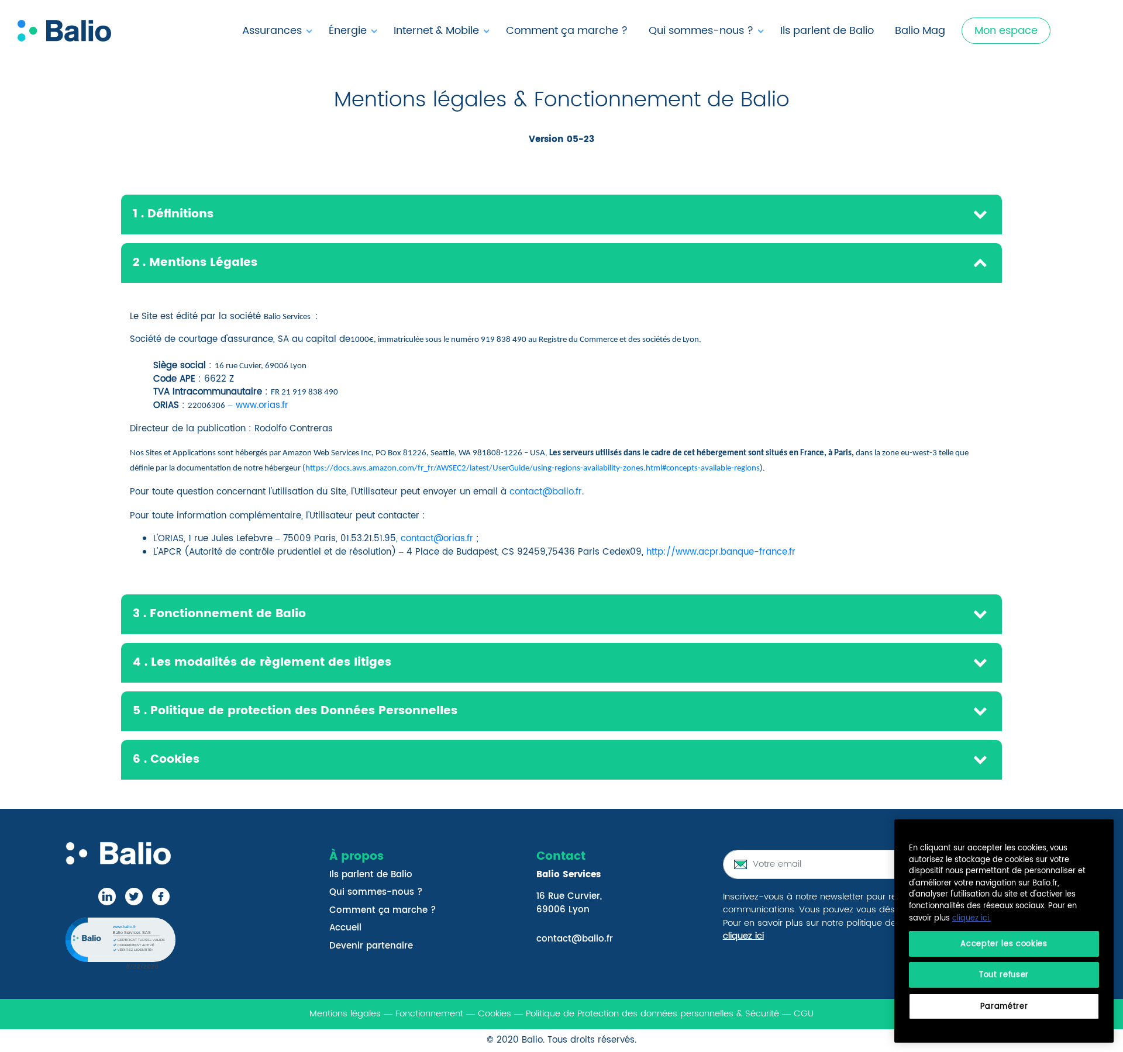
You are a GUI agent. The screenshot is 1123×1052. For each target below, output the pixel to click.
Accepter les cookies (1003, 943)
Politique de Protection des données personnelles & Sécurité (652, 1013)
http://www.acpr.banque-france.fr (720, 552)
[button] (119, 942)
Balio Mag (920, 30)
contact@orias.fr (437, 538)
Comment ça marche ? (567, 30)
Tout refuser (1004, 974)
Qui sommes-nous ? (701, 30)
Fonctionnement (430, 1013)
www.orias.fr (262, 405)
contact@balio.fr (545, 492)
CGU (804, 1013)
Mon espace (1006, 30)
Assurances (272, 30)
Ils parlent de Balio (827, 30)
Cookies (494, 1013)
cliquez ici (743, 936)
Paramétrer (1004, 1006)
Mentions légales (345, 1013)
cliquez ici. (971, 918)
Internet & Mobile (436, 30)
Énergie (348, 30)
